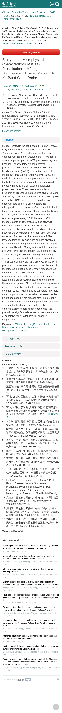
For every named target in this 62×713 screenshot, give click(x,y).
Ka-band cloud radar (44, 324)
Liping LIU (27, 89)
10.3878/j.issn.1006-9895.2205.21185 (20, 43)
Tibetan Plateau (23, 324)
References (13, 346)
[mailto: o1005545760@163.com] (22, 85)
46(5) (5, 16)
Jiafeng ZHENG (10, 89)
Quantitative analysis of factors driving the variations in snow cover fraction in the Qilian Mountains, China (29, 557)
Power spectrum (11, 327)
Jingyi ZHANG (10, 86)
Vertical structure (30, 327)
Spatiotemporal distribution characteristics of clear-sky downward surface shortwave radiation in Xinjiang (31, 647)
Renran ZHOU (42, 89)
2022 (52, 12)
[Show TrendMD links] (58, 679)
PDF (33, 52)
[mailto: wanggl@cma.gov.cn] (43, 85)
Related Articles (13, 354)
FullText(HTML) (13, 339)
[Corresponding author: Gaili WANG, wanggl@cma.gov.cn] (40, 85)
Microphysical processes (15, 330)
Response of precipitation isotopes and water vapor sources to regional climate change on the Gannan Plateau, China (30, 608)
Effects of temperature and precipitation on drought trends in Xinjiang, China (29, 570)
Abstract (9, 139)
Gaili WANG (31, 86)
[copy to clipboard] (40, 43)
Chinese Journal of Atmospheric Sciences (24, 12)
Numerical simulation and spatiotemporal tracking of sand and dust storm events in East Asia (30, 637)
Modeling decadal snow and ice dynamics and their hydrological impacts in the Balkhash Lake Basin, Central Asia (30, 547)
